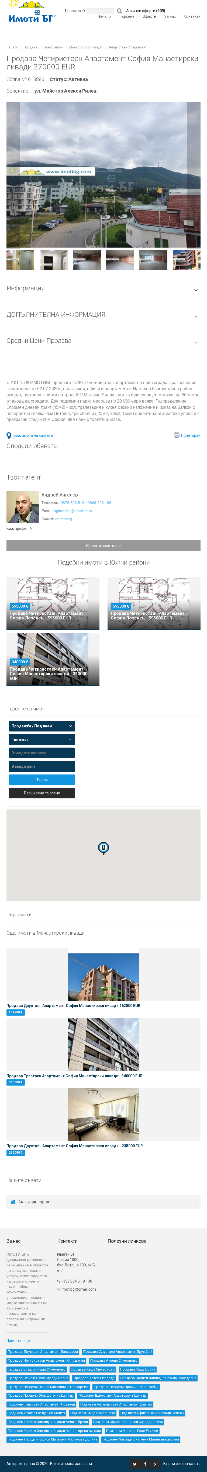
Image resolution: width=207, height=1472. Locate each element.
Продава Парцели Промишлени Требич (126, 1387)
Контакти (192, 16)
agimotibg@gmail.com (73, 511)
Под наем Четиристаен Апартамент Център (116, 1404)
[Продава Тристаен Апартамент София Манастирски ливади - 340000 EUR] (103, 1044)
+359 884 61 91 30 (76, 1281)
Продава (30, 47)
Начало (104, 16)
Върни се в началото (182, 1464)
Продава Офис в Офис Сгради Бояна (38, 1378)
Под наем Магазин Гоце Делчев (132, 1431)
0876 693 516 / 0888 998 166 (86, 503)
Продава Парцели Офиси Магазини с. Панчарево (48, 1387)
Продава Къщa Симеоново (93, 1369)
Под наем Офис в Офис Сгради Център (152, 1413)
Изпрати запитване (103, 546)
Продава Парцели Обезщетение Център (40, 1395)
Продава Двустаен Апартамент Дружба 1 (117, 1352)
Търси (42, 780)
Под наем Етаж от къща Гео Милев (36, 1413)
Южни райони (53, 47)
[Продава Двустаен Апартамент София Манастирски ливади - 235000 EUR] (103, 1114)
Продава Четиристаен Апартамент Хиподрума (46, 1360)
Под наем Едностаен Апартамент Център (112, 1395)
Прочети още (18, 1341)
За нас (170, 16)
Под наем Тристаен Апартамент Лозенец (41, 1404)
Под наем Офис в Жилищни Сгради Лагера (128, 1422)
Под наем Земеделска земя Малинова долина (141, 1439)
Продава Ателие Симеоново (113, 1360)
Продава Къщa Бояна (137, 1369)
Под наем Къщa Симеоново (92, 1413)
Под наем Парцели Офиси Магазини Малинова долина (52, 1439)
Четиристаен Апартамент (127, 47)
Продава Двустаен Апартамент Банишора (43, 1352)
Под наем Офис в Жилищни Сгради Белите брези (48, 1422)
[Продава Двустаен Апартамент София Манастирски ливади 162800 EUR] (103, 974)
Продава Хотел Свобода (94, 1378)
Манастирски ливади (85, 47)
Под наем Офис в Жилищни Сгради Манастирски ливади (54, 1431)
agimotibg (63, 519)
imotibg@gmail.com (79, 1289)
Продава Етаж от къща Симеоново (36, 1369)
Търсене (126, 16)
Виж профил (17, 528)
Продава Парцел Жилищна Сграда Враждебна (158, 1378)
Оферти (149, 16)
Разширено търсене (42, 793)
